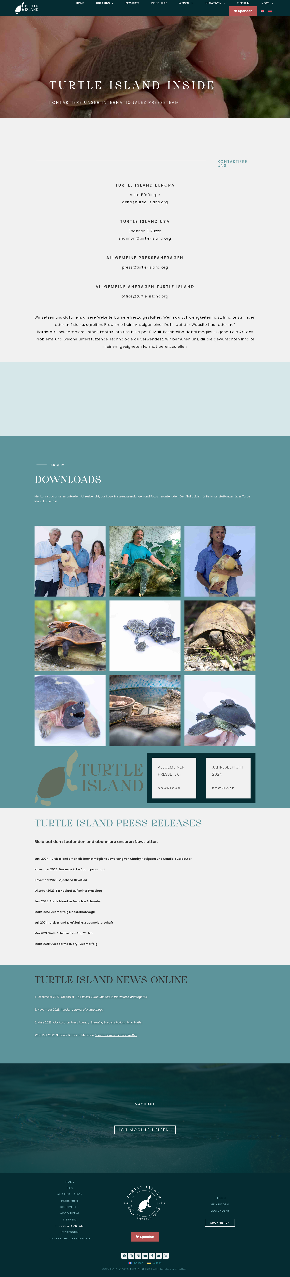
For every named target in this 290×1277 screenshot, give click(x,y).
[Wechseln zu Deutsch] (270, 10)
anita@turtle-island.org (145, 202)
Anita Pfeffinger (145, 194)
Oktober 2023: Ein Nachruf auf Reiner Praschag (68, 891)
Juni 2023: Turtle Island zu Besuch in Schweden (68, 901)
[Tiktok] (152, 1256)
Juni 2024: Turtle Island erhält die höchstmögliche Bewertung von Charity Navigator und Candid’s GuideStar (113, 859)
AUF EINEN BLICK (70, 1194)
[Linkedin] (138, 1256)
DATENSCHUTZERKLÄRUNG (70, 1238)
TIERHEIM (243, 3)
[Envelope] (159, 1256)
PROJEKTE (132, 3)
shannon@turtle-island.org (145, 238)
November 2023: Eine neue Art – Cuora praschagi (70, 869)
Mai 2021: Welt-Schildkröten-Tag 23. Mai (64, 933)
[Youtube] (145, 1256)
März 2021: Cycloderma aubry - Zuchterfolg (66, 944)
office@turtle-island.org (145, 296)
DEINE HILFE (159, 3)
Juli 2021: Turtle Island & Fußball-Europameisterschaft (74, 923)
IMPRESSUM (70, 1232)
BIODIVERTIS (70, 1207)
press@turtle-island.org (145, 267)
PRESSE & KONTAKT (70, 1226)
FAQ (70, 1188)
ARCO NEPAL (70, 1213)
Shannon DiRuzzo (145, 231)
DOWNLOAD (169, 788)
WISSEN (184, 3)
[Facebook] (124, 1256)
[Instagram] (131, 1256)
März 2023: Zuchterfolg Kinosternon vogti (65, 912)
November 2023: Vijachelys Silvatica (61, 880)
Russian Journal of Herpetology (82, 1010)
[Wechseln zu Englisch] (262, 10)
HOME (80, 3)
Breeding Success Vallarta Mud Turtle (116, 1022)
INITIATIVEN (213, 3)
